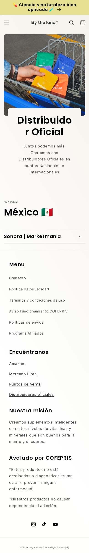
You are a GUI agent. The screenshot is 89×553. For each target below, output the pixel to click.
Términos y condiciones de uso (37, 300)
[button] (6, 22)
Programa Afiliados (26, 333)
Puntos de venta (25, 384)
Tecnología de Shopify (56, 547)
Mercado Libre (23, 374)
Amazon (16, 363)
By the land (36, 547)
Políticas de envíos (26, 322)
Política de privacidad (29, 289)
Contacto (17, 278)
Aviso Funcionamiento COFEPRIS (38, 311)
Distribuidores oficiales (31, 394)
